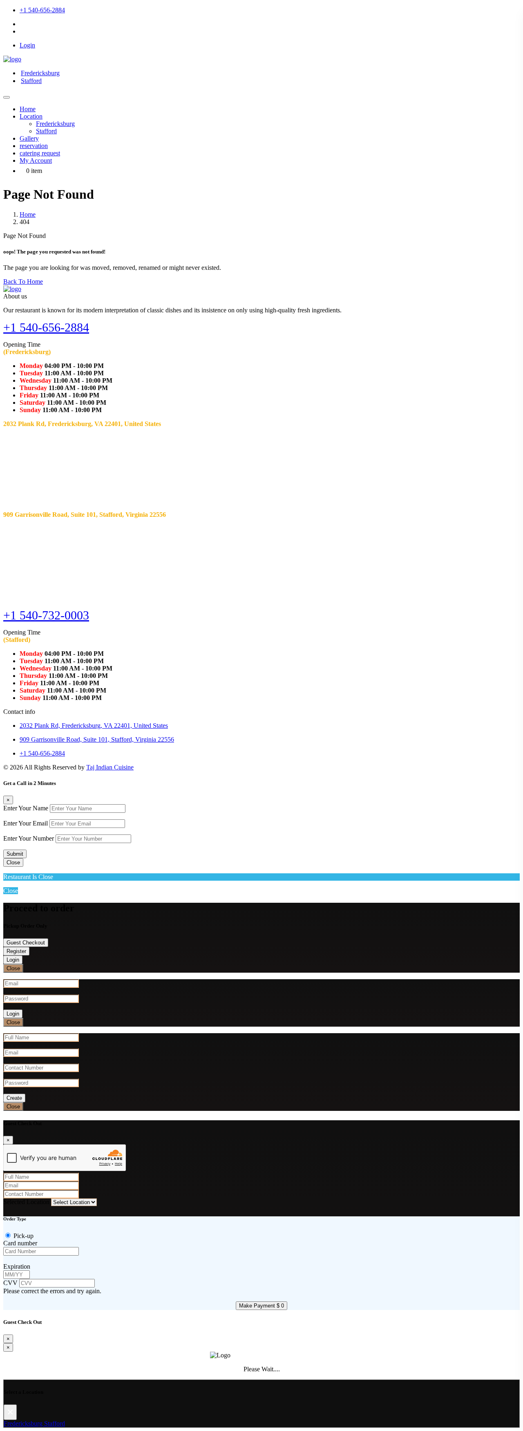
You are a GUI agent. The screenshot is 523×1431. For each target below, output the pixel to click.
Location (31, 116)
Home (28, 108)
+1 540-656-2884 (42, 10)
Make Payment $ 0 (261, 1306)
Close (13, 862)
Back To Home (23, 281)
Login (13, 960)
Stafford (31, 80)
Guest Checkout (26, 943)
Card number (20, 1243)
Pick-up (23, 1235)
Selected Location (26, 1201)
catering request (40, 153)
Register (16, 951)
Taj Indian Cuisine (110, 767)
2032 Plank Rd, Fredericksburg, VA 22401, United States (94, 725)
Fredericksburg (40, 73)
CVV (11, 1282)
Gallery (29, 138)
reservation (34, 145)
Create (14, 1098)
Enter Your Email (25, 823)
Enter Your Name (25, 808)
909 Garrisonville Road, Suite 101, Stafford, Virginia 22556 (97, 739)
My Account (36, 160)
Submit (15, 854)
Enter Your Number (28, 838)
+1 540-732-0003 (46, 615)
